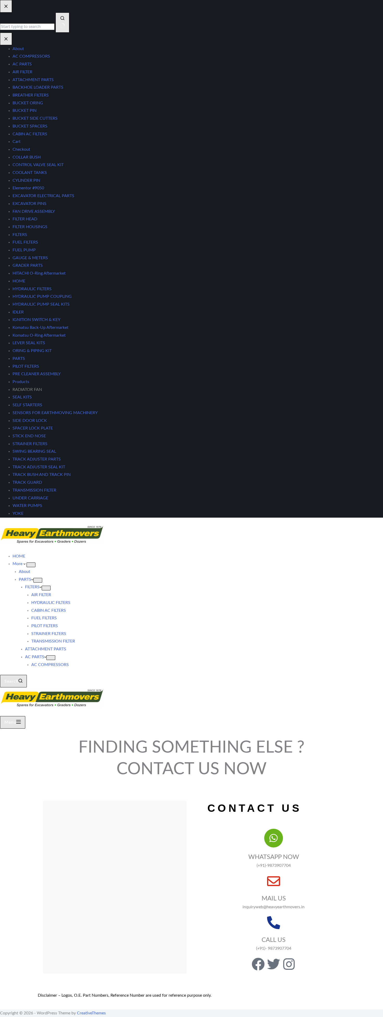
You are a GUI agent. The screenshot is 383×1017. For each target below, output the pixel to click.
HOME (19, 556)
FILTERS (32, 587)
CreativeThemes (91, 1013)
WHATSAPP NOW (273, 857)
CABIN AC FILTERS (48, 610)
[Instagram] (288, 964)
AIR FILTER (41, 595)
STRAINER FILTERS (48, 634)
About (24, 572)
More (18, 564)
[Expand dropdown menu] (31, 564)
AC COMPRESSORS (50, 665)
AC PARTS (34, 657)
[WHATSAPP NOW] (273, 838)
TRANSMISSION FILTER (53, 641)
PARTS (25, 579)
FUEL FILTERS (44, 618)
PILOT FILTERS (44, 626)
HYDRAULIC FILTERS (50, 603)
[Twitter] (273, 964)
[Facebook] (258, 964)
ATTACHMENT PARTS (45, 649)
